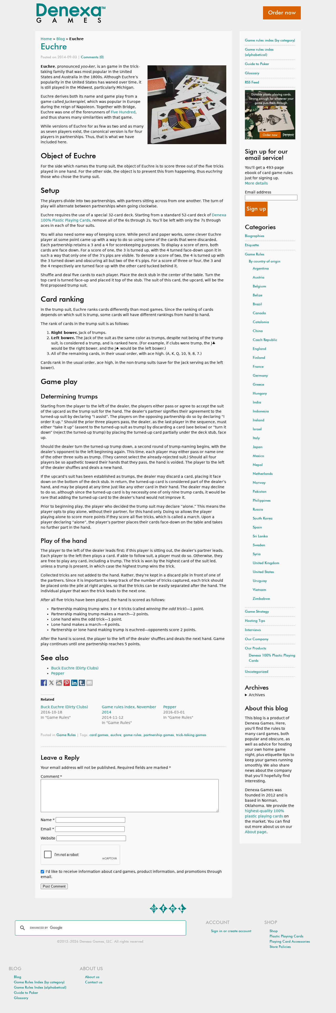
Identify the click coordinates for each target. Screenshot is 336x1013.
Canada (259, 313)
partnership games (159, 735)
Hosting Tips (255, 621)
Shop (274, 931)
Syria (257, 554)
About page (255, 832)
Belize (257, 295)
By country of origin (264, 261)
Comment (51, 776)
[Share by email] (89, 683)
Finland (259, 358)
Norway (259, 483)
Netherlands (263, 474)
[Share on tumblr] (82, 683)
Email (47, 829)
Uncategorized (256, 672)
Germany (260, 375)
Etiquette (252, 245)
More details (256, 183)
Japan (257, 447)
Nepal (258, 465)
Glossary (252, 73)
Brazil (257, 304)
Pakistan (259, 492)
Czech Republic (265, 340)
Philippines (262, 500)
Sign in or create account (231, 931)
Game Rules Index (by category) (39, 982)
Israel (257, 429)
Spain (257, 527)
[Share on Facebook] (44, 683)
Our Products (255, 648)
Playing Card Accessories (290, 941)
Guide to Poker (257, 64)
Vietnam (259, 590)
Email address (258, 192)
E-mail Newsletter (154, 908)
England (259, 349)
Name (48, 820)
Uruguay (260, 581)
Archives (257, 695)
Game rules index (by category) (270, 40)
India (257, 402)
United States (263, 572)
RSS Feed (252, 82)
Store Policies (280, 947)
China (258, 331)
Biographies (254, 236)
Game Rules (66, 735)
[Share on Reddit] (59, 683)
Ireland (258, 420)
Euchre (54, 47)
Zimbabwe (261, 599)
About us (92, 977)
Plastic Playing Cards (286, 936)
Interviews (253, 630)
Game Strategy (257, 611)
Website (48, 838)
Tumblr (182, 908)
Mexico (258, 456)
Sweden (259, 545)
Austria (258, 277)
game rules (132, 735)
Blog (60, 39)
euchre (116, 735)
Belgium (259, 286)
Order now (282, 13)
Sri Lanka (260, 536)
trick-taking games (191, 735)
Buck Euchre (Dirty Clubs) (74, 668)
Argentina (261, 268)
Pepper (57, 673)
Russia (258, 509)
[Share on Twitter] (51, 683)
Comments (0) (92, 57)
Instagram (173, 908)
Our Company (256, 639)
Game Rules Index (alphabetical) (40, 987)
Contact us (93, 982)
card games (99, 735)
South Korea (262, 518)
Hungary (260, 393)
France (258, 367)
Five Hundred (123, 112)
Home (46, 39)
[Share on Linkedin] (74, 683)
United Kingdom (266, 563)
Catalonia (261, 322)
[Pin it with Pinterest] (67, 683)
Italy (256, 438)
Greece (258, 384)
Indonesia (261, 411)
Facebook (163, 908)
